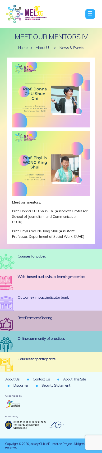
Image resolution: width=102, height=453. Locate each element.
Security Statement (56, 385)
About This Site (74, 379)
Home (23, 47)
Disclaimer (20, 385)
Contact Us (41, 379)
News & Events (71, 47)
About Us (43, 47)
